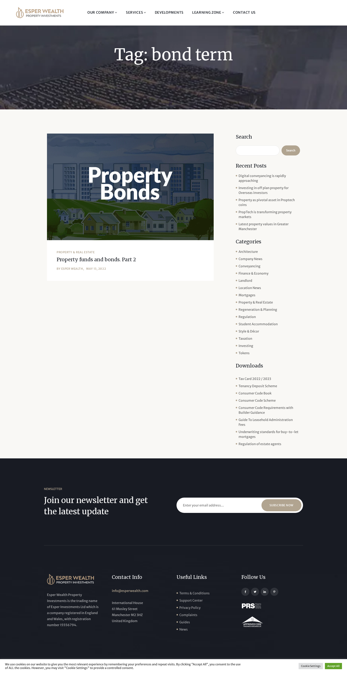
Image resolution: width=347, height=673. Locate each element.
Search (244, 137)
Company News (250, 259)
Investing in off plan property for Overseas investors (264, 190)
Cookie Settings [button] (310, 666)
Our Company (101, 12)
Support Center (191, 600)
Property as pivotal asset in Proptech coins (267, 202)
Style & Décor (249, 331)
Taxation (245, 338)
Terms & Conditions (194, 593)
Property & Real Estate (76, 252)
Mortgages (247, 295)
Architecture (248, 252)
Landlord (245, 281)
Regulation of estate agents (260, 444)
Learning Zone (207, 12)
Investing (246, 346)
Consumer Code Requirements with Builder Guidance (266, 410)
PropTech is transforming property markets (265, 214)
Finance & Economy (253, 273)
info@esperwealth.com (130, 591)
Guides (184, 622)
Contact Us (244, 12)
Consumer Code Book (255, 393)
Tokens (244, 353)
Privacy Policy (190, 608)
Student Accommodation (258, 324)
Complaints (188, 615)
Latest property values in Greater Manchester (264, 226)
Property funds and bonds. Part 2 (96, 259)
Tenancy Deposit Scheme (258, 386)
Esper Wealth (72, 269)
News (183, 629)
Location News (250, 288)
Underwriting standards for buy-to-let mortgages (268, 434)
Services (135, 12)
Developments (169, 12)
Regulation (247, 317)
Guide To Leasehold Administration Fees (266, 422)
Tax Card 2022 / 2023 (255, 379)
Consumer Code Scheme (257, 400)
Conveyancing (249, 266)
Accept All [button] (333, 666)
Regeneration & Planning (258, 310)
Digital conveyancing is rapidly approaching (262, 178)
